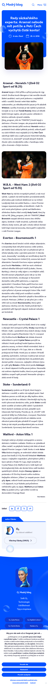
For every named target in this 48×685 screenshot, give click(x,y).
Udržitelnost (24, 606)
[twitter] (24, 508)
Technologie (24, 602)
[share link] (30, 508)
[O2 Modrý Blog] (12, 5)
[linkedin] (12, 508)
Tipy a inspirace (24, 609)
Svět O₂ (24, 598)
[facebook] (18, 508)
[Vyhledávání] (33, 5)
